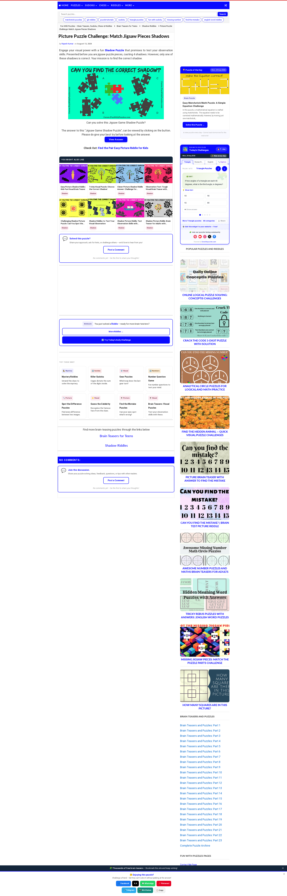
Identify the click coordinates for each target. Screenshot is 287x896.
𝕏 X (135, 883)
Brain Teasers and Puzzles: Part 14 (201, 793)
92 (185, 203)
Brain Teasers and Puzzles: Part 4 (200, 741)
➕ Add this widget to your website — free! (200, 227)
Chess (103, 5)
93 (185, 196)
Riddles (116, 5)
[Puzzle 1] (200, 215)
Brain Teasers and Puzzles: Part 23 (201, 840)
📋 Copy (159, 890)
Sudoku (90, 5)
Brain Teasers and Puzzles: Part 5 (200, 746)
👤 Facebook (123, 883)
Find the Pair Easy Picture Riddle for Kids (123, 148)
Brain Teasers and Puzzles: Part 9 (200, 767)
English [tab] (210, 162)
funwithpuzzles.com (209, 242)
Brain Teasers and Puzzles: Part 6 (200, 751)
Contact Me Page (188, 864)
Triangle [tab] (187, 162)
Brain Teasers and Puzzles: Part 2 (200, 730)
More (128, 5)
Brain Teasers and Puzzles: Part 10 (201, 772)
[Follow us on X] (209, 236)
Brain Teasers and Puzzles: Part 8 (200, 761)
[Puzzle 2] (202, 215)
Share (222, 221)
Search (222, 14)
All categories (209, 221)
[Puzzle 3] (205, 215)
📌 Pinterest (163, 883)
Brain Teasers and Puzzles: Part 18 (201, 814)
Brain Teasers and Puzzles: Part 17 (201, 809)
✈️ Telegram (128, 890)
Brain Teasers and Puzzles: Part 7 (200, 756)
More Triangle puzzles (192, 221)
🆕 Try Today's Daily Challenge (116, 340)
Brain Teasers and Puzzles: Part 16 (201, 803)
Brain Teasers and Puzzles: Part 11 (201, 777)
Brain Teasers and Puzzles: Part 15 (201, 798)
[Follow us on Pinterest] (195, 236)
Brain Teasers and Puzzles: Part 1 (200, 725)
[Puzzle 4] (207, 215)
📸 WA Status (145, 890)
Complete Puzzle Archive (195, 845)
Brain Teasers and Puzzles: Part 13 (201, 788)
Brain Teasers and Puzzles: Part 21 (201, 829)
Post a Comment (116, 250)
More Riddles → (116, 331)
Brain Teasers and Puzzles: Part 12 (201, 782)
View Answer (116, 139)
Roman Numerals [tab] (200, 162)
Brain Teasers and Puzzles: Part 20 (201, 824)
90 (208, 196)
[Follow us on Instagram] (204, 236)
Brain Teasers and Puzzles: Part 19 (201, 819)
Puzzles (76, 5)
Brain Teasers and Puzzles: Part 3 (200, 735)
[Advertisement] (116, 288)
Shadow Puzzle (114, 50)
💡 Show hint (188, 190)
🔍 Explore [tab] (222, 162)
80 (208, 203)
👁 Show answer (190, 209)
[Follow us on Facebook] (214, 236)
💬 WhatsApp (148, 883)
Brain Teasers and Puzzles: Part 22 (201, 835)
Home (65, 5)
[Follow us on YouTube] (200, 236)
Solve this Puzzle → (195, 125)
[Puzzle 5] (209, 215)
